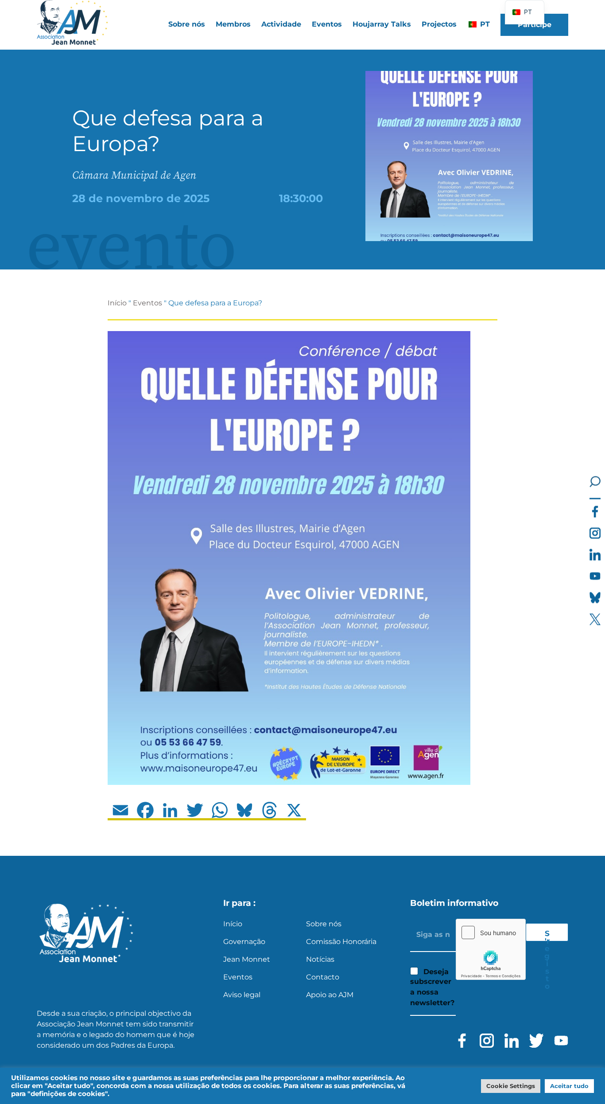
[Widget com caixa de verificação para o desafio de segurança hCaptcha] (491, 949)
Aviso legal (241, 995)
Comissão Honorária (341, 941)
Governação (244, 941)
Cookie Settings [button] (510, 1085)
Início (117, 303)
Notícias (320, 959)
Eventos (327, 24)
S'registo (547, 935)
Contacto (322, 977)
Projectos (439, 24)
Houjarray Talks (382, 24)
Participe (534, 24)
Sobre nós (323, 924)
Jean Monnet (246, 959)
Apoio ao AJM (329, 995)
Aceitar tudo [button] (569, 1085)
